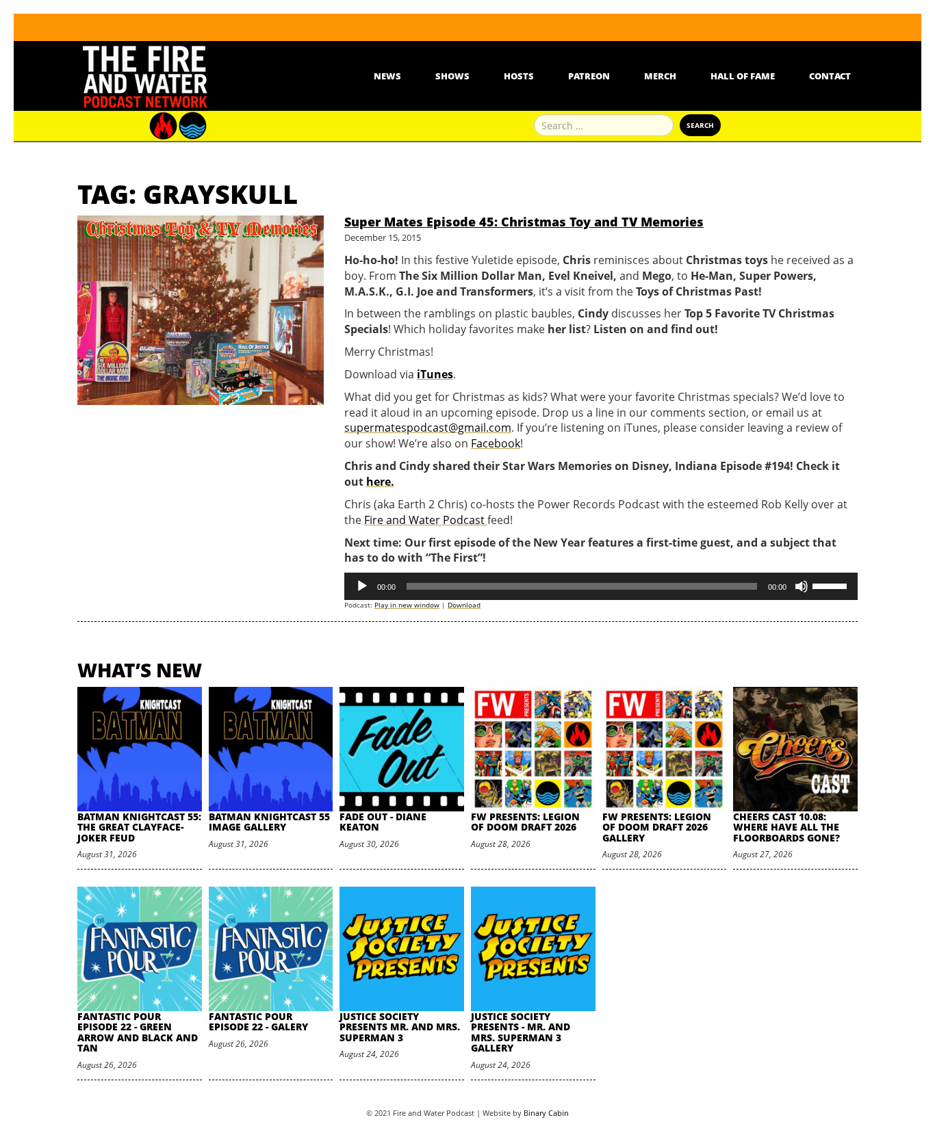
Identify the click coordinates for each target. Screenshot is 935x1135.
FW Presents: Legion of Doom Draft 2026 (525, 821)
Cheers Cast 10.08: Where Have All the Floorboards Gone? (786, 827)
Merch (660, 76)
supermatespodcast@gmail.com (427, 427)
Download (464, 605)
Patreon (589, 76)
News (387, 76)
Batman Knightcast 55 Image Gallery (269, 821)
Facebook (495, 443)
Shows (452, 76)
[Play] (362, 586)
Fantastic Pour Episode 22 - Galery (258, 1021)
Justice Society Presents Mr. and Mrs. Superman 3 (400, 1027)
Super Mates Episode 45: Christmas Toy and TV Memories (524, 221)
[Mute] (801, 586)
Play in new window (406, 605)
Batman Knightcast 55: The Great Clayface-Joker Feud (139, 827)
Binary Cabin (546, 1113)
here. (380, 481)
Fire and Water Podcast (425, 519)
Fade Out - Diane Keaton (383, 821)
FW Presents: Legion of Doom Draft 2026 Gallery (656, 827)
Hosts (519, 76)
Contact (830, 76)
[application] (601, 586)
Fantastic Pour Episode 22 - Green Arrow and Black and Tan (137, 1032)
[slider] (831, 585)
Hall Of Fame (742, 76)
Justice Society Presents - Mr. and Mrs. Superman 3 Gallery (520, 1032)
